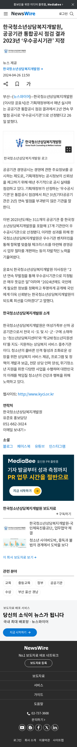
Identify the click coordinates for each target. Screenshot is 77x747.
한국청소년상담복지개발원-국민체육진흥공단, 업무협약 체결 (51, 528)
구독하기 (65, 514)
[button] (5, 84)
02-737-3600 (40, 713)
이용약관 (44, 740)
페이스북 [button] (23, 446)
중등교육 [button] (24, 583)
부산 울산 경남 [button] (28, 592)
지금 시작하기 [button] (18, 632)
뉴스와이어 (21, 96)
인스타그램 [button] (57, 446)
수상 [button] (8, 592)
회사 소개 (30, 740)
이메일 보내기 (14, 430)
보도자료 (38, 676)
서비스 (38, 685)
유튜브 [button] (40, 446)
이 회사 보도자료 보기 (19, 557)
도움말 (38, 704)
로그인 (17, 740)
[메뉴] (5, 13)
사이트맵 (58, 740)
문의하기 (38, 720)
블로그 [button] (8, 446)
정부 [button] (40, 583)
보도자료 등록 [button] (38, 663)
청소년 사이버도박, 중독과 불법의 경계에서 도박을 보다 (50, 543)
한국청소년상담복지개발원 (23, 69)
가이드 (38, 695)
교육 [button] (8, 583)
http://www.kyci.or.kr (36, 394)
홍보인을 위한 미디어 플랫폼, (38, 4)
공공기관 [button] (56, 583)
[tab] (38, 676)
